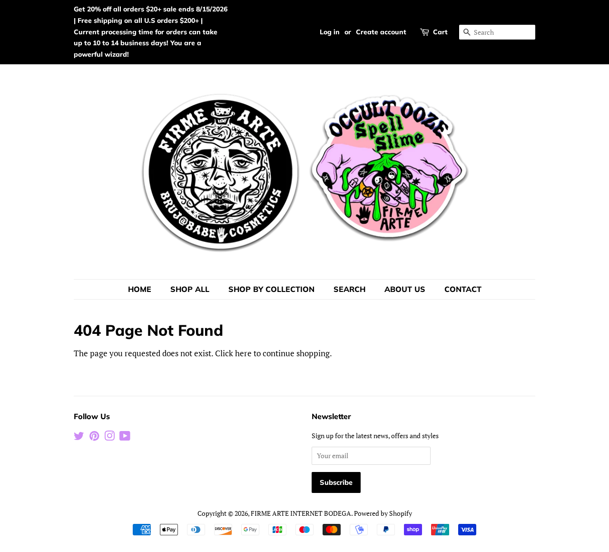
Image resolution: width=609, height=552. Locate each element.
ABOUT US (404, 289)
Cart (440, 32)
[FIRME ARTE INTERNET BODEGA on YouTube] (124, 437)
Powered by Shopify (383, 513)
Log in (330, 32)
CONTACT (462, 289)
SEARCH (349, 289)
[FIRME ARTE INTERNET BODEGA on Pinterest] (94, 437)
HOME (139, 289)
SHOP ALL (189, 289)
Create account (381, 32)
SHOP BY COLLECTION (271, 289)
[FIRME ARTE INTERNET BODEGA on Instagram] (109, 437)
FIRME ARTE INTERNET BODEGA (301, 513)
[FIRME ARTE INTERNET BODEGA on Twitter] (79, 437)
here (243, 353)
